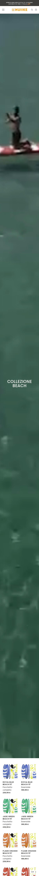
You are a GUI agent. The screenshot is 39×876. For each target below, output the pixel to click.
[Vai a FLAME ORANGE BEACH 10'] (10, 840)
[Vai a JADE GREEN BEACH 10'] (10, 806)
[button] (3, 9)
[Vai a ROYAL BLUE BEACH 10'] (10, 771)
